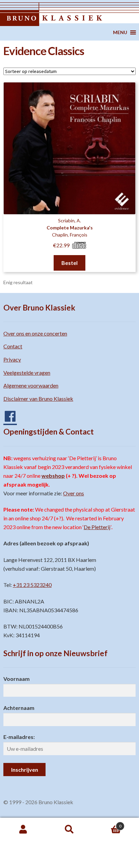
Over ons (73, 493)
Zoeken (69, 829)
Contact (12, 346)
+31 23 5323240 (32, 585)
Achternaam (18, 707)
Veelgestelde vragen (26, 372)
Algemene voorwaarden (30, 385)
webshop (53, 475)
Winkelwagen (107, 823)
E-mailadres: (19, 737)
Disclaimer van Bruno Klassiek (38, 398)
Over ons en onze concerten (35, 333)
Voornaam (16, 678)
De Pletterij (97, 527)
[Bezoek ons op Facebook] (6, 414)
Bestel (69, 262)
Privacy (12, 359)
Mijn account (23, 829)
